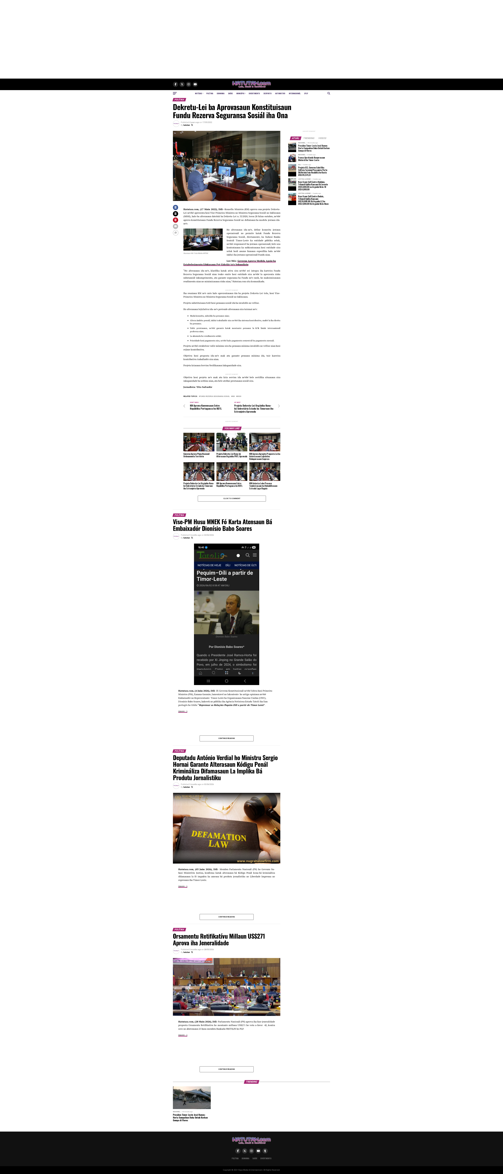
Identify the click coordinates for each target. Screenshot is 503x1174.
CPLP (306, 93)
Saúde (230, 93)
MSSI (239, 396)
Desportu (268, 93)
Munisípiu (240, 93)
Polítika (209, 93)
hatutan (186, 125)
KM (233, 396)
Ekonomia (220, 93)
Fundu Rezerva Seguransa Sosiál (215, 396)
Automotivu (280, 93)
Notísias (198, 93)
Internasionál (294, 93)
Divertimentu (254, 93)
